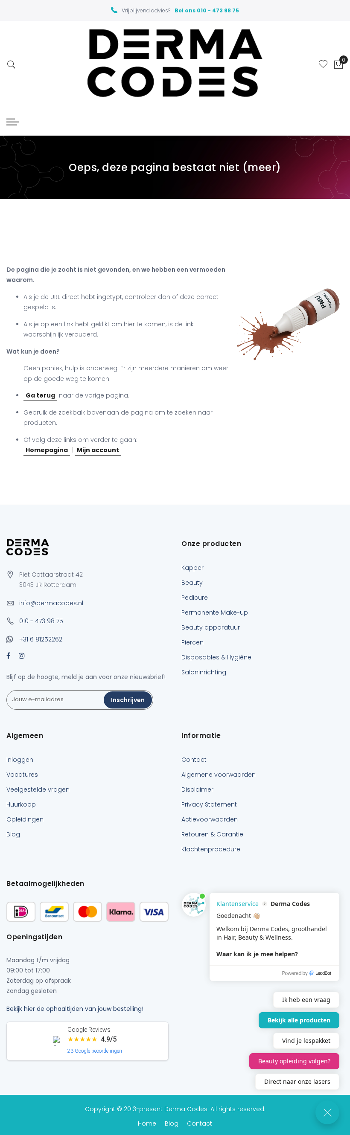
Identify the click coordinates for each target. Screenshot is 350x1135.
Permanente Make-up (214, 612)
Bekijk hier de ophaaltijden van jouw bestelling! (74, 1008)
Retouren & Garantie (212, 834)
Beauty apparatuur (210, 627)
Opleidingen (25, 819)
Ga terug (40, 395)
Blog (13, 834)
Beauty (192, 582)
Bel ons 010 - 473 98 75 (207, 10)
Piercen (192, 642)
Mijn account (98, 450)
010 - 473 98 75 (41, 621)
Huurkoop (21, 804)
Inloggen (19, 759)
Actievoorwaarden (209, 819)
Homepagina (47, 450)
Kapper (192, 567)
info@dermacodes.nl (51, 603)
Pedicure (194, 597)
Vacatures (22, 774)
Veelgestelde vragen (38, 789)
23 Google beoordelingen (94, 1051)
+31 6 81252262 (40, 639)
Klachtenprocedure (210, 849)
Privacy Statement (209, 804)
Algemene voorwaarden (218, 774)
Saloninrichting (203, 672)
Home (147, 1123)
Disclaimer (197, 789)
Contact (194, 759)
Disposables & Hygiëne (216, 657)
